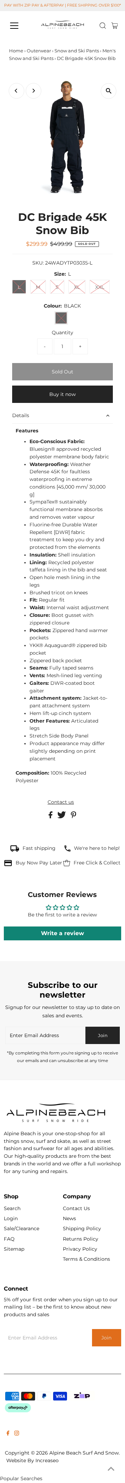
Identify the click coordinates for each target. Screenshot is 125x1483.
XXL (99, 287)
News (69, 1218)
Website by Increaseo (32, 1460)
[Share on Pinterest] (73, 816)
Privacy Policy (80, 1249)
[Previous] (16, 90)
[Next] (33, 90)
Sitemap (14, 1249)
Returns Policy (80, 1239)
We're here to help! (97, 848)
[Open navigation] (19, 25)
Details (20, 415)
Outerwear (39, 50)
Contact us (61, 802)
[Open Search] (103, 26)
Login (11, 1218)
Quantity (62, 332)
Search (12, 1208)
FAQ (9, 1239)
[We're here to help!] (67, 850)
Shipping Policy (82, 1228)
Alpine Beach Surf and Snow (84, 1453)
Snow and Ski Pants (77, 50)
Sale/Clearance (21, 1228)
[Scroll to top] (111, 1469)
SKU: (38, 263)
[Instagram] (16, 1433)
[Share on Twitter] (62, 816)
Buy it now (62, 394)
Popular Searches (21, 1478)
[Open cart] (114, 25)
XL (77, 287)
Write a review (62, 933)
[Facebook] (8, 1433)
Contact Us (76, 1208)
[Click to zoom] (108, 91)
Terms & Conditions (86, 1259)
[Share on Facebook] (51, 816)
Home (16, 50)
